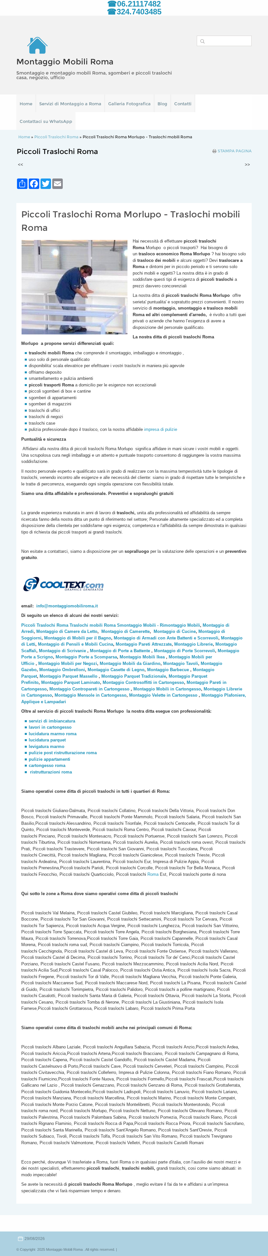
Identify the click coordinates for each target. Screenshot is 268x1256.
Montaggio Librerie (193, 644)
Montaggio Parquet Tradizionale (133, 676)
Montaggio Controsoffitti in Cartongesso (143, 682)
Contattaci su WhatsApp (46, 121)
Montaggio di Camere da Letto (66, 631)
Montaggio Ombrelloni (62, 669)
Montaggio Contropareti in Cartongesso (89, 689)
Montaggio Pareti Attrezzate (144, 644)
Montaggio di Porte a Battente (120, 650)
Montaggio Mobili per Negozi (67, 663)
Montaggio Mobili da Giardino (130, 663)
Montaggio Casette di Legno (116, 669)
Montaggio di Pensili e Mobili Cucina (75, 644)
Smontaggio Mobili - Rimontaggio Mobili (158, 625)
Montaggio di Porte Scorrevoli (184, 650)
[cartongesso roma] (29, 772)
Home (26, 103)
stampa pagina (235, 151)
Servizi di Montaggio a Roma (70, 103)
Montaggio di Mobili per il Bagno (77, 638)
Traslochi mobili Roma (93, 625)
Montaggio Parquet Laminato (70, 682)
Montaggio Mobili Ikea (142, 656)
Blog (162, 103)
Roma (152, 874)
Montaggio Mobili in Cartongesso (167, 689)
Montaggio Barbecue (168, 669)
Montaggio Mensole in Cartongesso (90, 695)
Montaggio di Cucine (175, 631)
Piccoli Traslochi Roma (56, 136)
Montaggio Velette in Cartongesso (163, 695)
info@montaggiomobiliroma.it (67, 605)
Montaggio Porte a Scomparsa (86, 656)
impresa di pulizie (161, 429)
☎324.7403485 (134, 11)
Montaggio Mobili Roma (64, 61)
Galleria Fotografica (129, 103)
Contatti (183, 103)
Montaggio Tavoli (180, 663)
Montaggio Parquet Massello (68, 676)
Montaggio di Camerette (125, 631)
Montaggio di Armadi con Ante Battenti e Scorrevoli (166, 638)
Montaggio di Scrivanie (62, 650)
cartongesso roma (47, 765)
